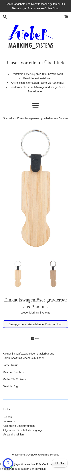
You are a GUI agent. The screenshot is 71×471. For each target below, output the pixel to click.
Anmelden (34, 324)
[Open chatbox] (8, 463)
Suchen (7, 417)
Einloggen (15, 324)
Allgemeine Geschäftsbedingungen (23, 430)
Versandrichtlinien (13, 434)
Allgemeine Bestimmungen (19, 425)
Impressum (9, 421)
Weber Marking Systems (46, 455)
